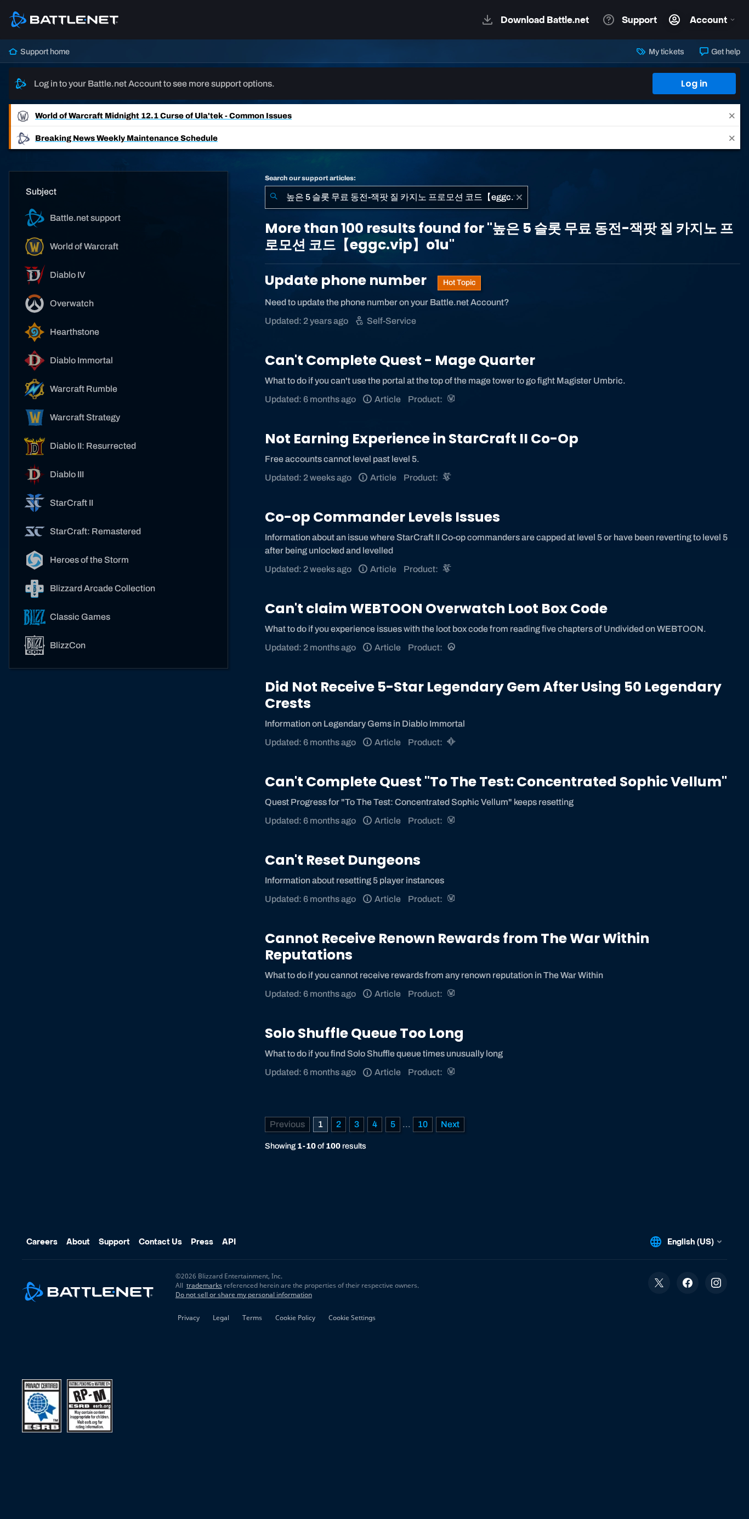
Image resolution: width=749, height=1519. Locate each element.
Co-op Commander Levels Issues (382, 517)
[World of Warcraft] (452, 399)
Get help (725, 51)
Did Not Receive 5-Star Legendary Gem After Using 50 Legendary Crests (493, 695)
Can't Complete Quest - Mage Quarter (400, 360)
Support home (44, 51)
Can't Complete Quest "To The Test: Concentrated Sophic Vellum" (496, 781)
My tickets (665, 51)
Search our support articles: (310, 178)
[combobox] (396, 197)
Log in (694, 83)
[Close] (732, 115)
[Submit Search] (273, 197)
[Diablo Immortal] (452, 742)
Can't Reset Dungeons (343, 860)
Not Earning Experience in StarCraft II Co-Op (421, 438)
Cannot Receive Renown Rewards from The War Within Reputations (457, 946)
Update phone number (347, 280)
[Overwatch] (452, 647)
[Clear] (519, 197)
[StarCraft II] (448, 477)
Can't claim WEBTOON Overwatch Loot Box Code (436, 608)
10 (423, 1124)
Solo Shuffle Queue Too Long (364, 1033)
